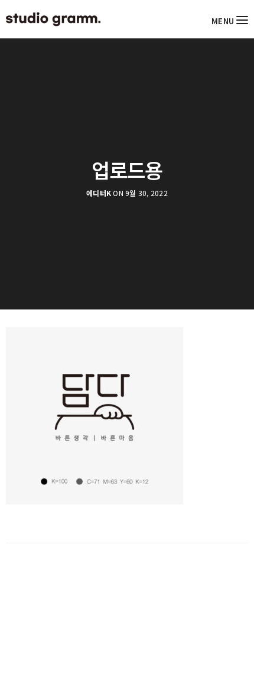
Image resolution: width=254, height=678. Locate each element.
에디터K (98, 193)
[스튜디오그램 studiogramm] (53, 19)
